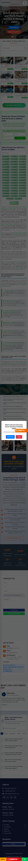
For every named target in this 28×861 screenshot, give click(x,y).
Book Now (10, 436)
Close (19, 436)
